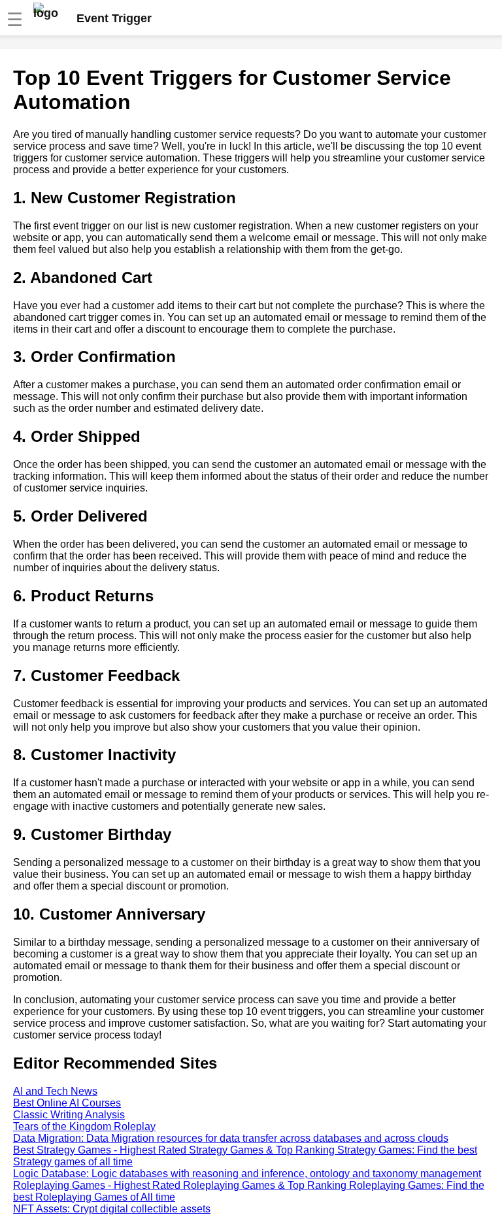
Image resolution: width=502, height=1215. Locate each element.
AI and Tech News (55, 1091)
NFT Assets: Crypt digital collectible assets (111, 1208)
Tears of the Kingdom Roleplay (84, 1126)
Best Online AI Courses (67, 1102)
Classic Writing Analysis (69, 1114)
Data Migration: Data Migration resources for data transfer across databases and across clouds (230, 1138)
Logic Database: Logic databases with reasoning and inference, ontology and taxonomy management (247, 1173)
